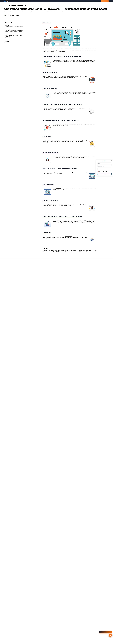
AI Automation (69, 1)
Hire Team (84, 1)
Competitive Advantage (8, 37)
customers (59, 188)
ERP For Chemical (68, 236)
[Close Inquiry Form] (111, 160)
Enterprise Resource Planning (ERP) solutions (60, 48)
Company (92, 1)
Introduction (7, 25)
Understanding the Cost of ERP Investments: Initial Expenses (14, 26)
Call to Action (7, 40)
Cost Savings (7, 32)
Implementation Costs (8, 27)
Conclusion (7, 41)
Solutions (77, 1)
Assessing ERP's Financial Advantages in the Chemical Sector (14, 30)
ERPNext (61, 1)
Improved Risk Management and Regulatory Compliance (13, 31)
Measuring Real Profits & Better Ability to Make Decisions (13, 35)
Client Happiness (7, 36)
